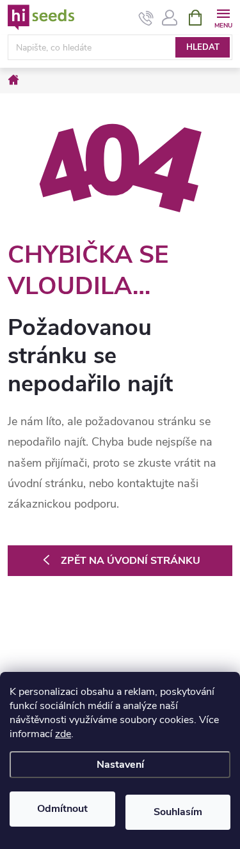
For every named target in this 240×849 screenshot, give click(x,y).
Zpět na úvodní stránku (130, 561)
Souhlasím (178, 812)
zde (63, 734)
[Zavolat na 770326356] (146, 18)
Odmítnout (62, 809)
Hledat (203, 47)
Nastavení (120, 765)
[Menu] (223, 17)
